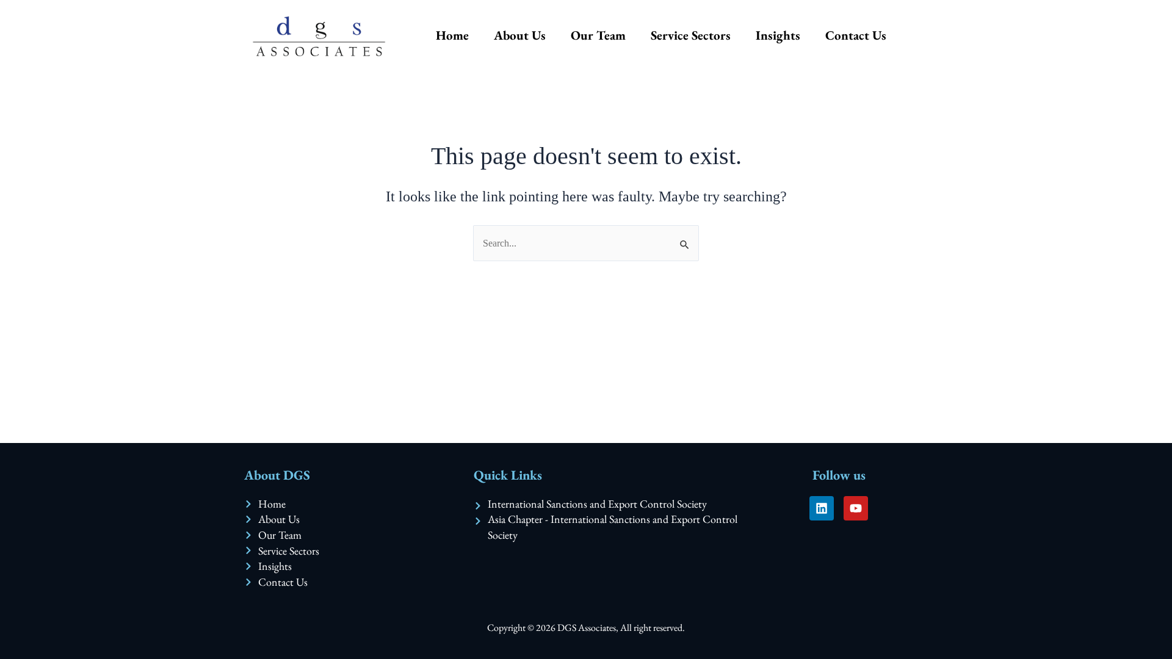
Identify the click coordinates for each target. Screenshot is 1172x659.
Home (452, 35)
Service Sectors (691, 35)
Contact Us (855, 35)
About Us (520, 35)
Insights (778, 35)
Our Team (598, 35)
